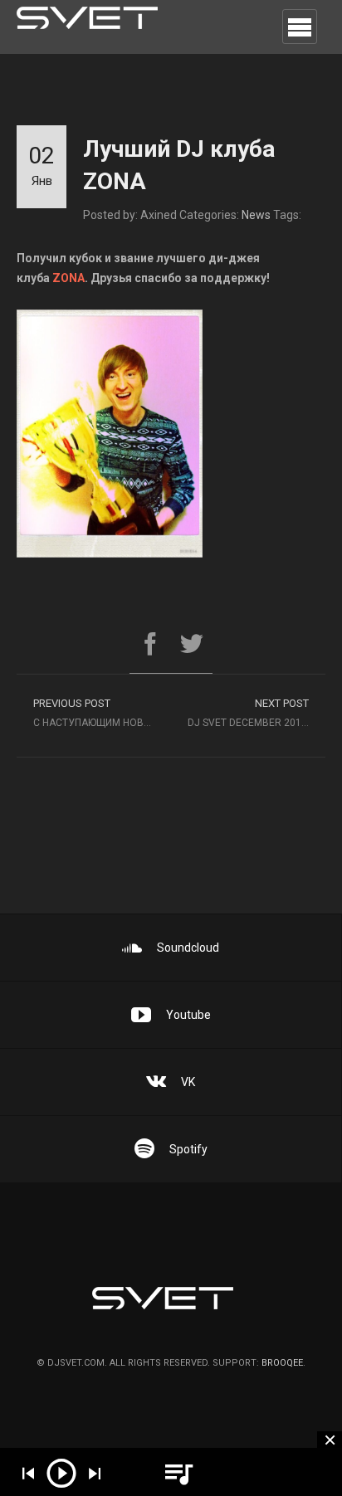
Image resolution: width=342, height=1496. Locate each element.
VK (188, 1082)
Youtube (188, 1014)
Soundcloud (188, 947)
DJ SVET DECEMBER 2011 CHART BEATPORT (256, 713)
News (256, 215)
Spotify (188, 1149)
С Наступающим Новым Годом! (102, 713)
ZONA (68, 278)
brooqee (282, 1362)
